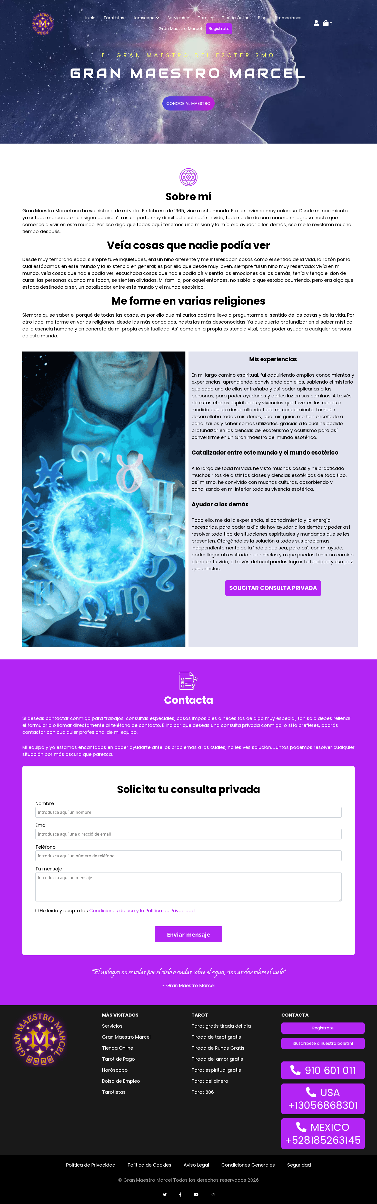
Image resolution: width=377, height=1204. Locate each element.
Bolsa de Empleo (121, 1081)
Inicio (90, 18)
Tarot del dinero (210, 1081)
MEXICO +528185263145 (323, 1133)
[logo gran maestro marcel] (43, 23)
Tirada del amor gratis (217, 1059)
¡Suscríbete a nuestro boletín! (323, 1043)
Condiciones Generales (248, 1165)
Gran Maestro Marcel (180, 29)
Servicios (176, 18)
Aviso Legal (196, 1165)
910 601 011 (330, 1070)
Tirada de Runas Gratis (218, 1048)
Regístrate (323, 1028)
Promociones (288, 18)
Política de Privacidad (90, 1165)
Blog (262, 18)
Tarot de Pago (118, 1059)
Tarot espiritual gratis (216, 1070)
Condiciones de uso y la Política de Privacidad (142, 910)
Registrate (219, 29)
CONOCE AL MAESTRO (188, 103)
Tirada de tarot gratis (216, 1037)
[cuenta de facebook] (180, 1195)
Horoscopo (144, 18)
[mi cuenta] (316, 24)
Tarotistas (114, 18)
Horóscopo (115, 1070)
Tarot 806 (203, 1092)
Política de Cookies (149, 1165)
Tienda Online (236, 18)
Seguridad (299, 1165)
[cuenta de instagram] (212, 1195)
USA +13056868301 (323, 1098)
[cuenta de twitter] (165, 1195)
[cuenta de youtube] (196, 1195)
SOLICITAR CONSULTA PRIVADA (273, 588)
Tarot (204, 18)
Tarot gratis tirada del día (221, 1026)
